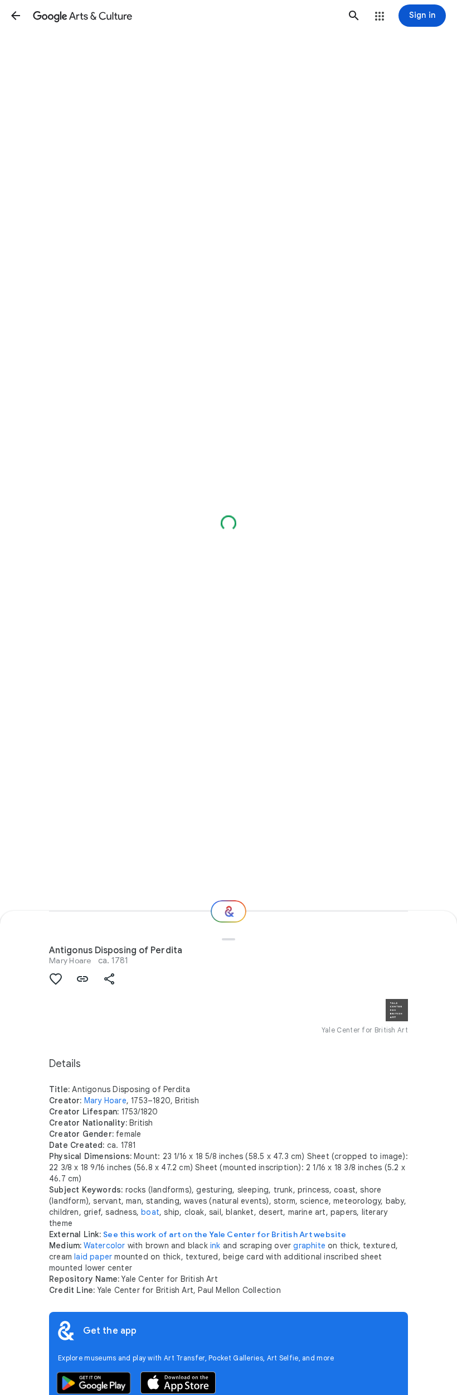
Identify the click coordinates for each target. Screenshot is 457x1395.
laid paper (93, 1257)
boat (150, 1212)
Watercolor (104, 1245)
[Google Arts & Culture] (184, 15)
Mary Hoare (70, 960)
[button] (15, 15)
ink (215, 1245)
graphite (309, 1245)
